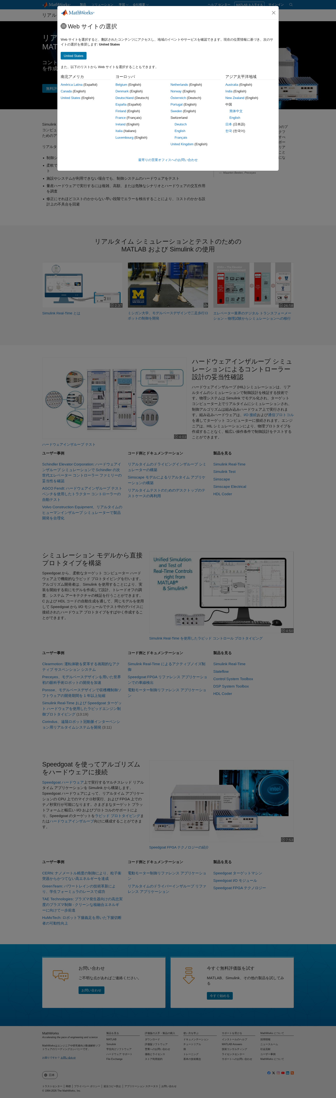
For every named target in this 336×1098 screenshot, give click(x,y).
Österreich (178, 98)
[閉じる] (273, 12)
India (228, 91)
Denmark (122, 91)
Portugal (177, 104)
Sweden (176, 111)
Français (181, 137)
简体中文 (236, 111)
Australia (231, 85)
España (121, 104)
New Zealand (234, 98)
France (121, 118)
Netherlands (179, 85)
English (180, 131)
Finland (121, 111)
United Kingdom (182, 144)
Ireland (120, 124)
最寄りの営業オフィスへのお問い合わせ (168, 160)
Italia (119, 131)
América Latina (71, 85)
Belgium (121, 85)
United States (70, 98)
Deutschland (125, 98)
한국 (228, 131)
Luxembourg (124, 137)
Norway (176, 91)
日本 (228, 124)
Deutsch (181, 124)
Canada (66, 91)
